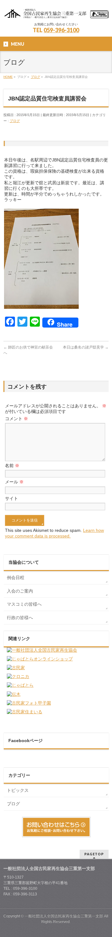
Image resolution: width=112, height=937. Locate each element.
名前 (12, 465)
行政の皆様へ (20, 617)
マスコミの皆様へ (24, 604)
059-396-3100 (61, 30)
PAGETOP (94, 854)
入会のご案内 (20, 590)
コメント (16, 418)
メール (14, 481)
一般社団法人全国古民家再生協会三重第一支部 (64, 916)
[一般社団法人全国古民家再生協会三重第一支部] (56, 12)
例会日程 (15, 577)
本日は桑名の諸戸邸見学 (86, 347)
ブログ (15, 121)
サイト (11, 498)
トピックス (18, 790)
